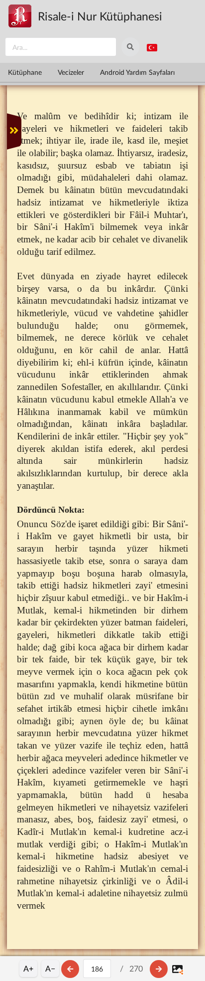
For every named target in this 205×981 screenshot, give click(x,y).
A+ (28, 968)
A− (50, 968)
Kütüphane (25, 72)
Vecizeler (71, 72)
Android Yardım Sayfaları (137, 72)
